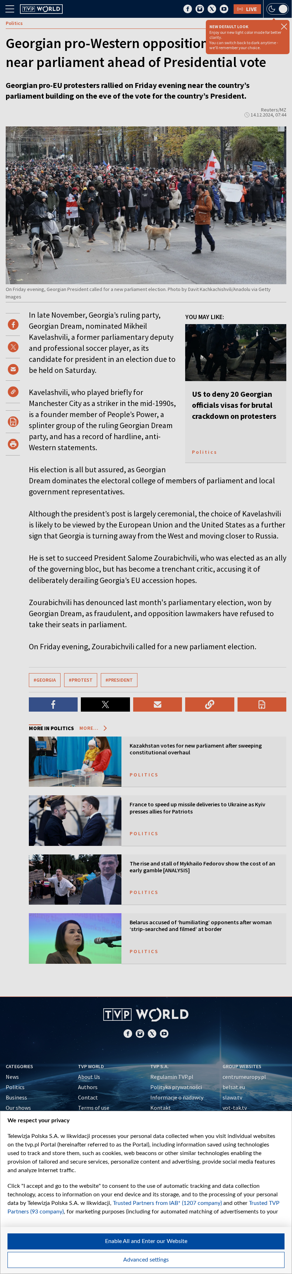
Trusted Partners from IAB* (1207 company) (167, 1203)
